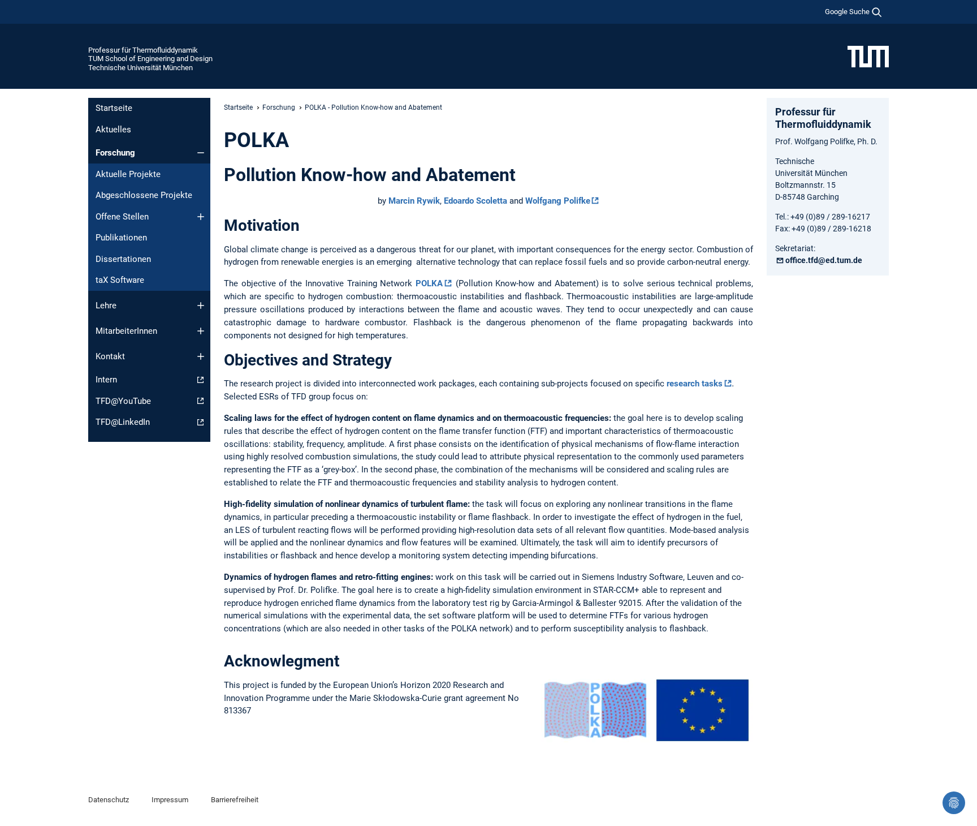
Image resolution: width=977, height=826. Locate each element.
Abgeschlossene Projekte (144, 195)
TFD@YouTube (123, 401)
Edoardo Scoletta (475, 201)
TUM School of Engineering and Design (150, 58)
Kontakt (110, 356)
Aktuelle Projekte (128, 174)
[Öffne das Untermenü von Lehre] (200, 305)
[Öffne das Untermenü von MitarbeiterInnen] (200, 331)
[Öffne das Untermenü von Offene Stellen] (200, 216)
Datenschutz (108, 799)
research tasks (695, 383)
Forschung (115, 153)
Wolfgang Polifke (557, 201)
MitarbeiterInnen (126, 331)
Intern (106, 380)
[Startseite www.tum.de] (868, 56)
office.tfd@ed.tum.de (823, 260)
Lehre (106, 305)
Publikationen (121, 238)
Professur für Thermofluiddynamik (143, 50)
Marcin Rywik (414, 201)
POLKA (429, 283)
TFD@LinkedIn (123, 422)
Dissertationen (123, 259)
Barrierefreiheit (234, 799)
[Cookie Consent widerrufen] (954, 802)
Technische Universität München (140, 67)
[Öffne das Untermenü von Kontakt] (200, 356)
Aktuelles (113, 129)
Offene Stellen (122, 217)
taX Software (120, 280)
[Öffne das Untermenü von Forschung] (200, 153)
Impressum (170, 799)
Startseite (114, 108)
